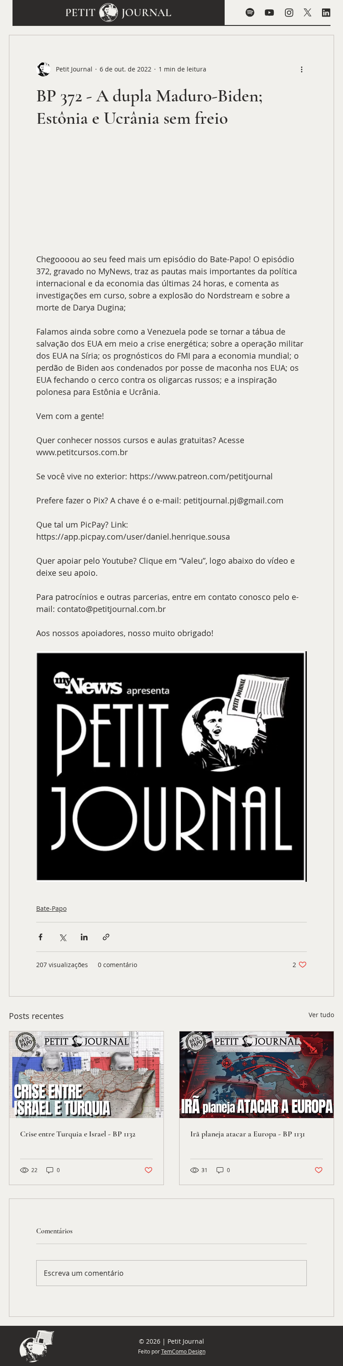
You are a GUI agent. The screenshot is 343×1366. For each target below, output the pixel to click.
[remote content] (171, 195)
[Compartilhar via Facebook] (40, 937)
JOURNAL (146, 12)
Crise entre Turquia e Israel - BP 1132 (77, 1134)
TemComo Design (183, 1351)
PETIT (80, 12)
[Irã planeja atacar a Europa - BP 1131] (257, 1074)
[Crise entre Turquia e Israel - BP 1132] (86, 1074)
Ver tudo (321, 1014)
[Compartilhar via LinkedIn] (84, 937)
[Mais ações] (301, 69)
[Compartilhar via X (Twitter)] (62, 937)
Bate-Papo (51, 908)
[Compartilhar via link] (106, 937)
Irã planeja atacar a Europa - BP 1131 (247, 1134)
